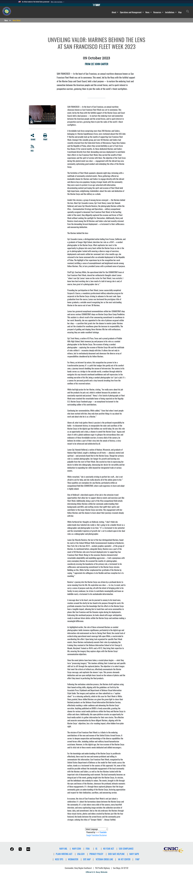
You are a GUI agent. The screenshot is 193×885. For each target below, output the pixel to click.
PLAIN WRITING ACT (64, 853)
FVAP (137, 859)
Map (179, 12)
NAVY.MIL (63, 848)
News (147, 12)
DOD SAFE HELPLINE (116, 853)
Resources (157, 12)
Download (37, 121)
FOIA (88, 848)
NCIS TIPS (59, 859)
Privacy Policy (96, 853)
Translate (103, 832)
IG (96, 848)
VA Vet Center (124, 859)
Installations (170, 12)
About (114, 12)
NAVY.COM (76, 848)
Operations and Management (131, 12)
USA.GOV (81, 853)
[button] (58, 2)
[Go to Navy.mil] (96, 4)
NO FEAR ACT (108, 848)
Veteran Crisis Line (104, 859)
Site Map (87, 859)
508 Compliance (126, 848)
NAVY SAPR (134, 853)
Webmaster (73, 859)
